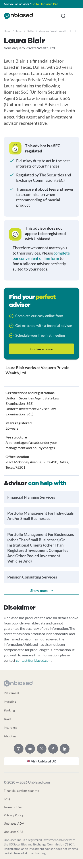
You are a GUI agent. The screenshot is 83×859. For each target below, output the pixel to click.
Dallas (30, 31)
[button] (63, 16)
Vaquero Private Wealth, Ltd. (56, 31)
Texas (19, 31)
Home (7, 31)
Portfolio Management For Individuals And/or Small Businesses (40, 516)
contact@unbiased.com (33, 660)
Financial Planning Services (31, 497)
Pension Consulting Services (32, 577)
